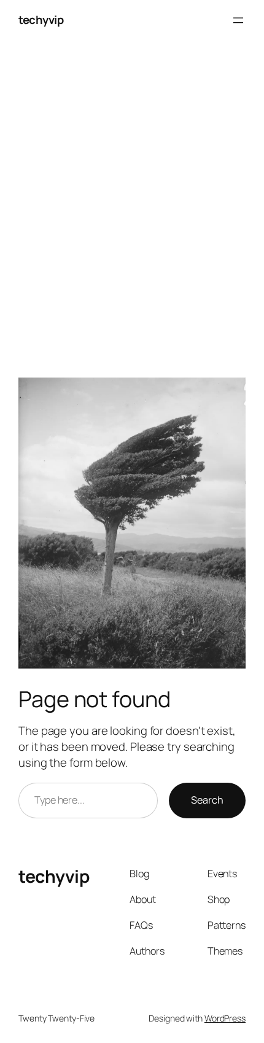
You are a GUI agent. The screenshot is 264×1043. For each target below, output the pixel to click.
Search (207, 800)
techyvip (40, 20)
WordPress (225, 1018)
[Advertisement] (132, 215)
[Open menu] (238, 20)
